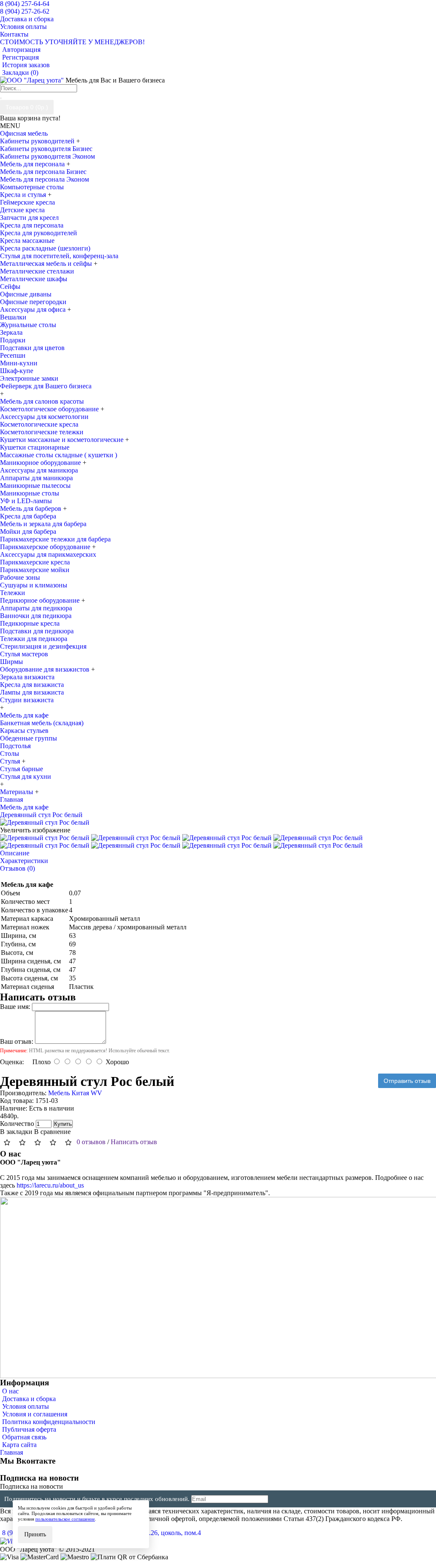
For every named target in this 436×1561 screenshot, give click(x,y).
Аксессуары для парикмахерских (48, 554)
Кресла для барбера (28, 516)
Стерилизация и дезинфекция (43, 646)
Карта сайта (19, 1444)
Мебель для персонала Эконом (44, 179)
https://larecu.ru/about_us (50, 1185)
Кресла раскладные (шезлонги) (45, 248)
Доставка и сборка (29, 1398)
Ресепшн (13, 355)
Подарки (13, 340)
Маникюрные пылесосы (35, 485)
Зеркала (11, 332)
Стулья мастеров (24, 654)
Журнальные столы (28, 324)
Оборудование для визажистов (45, 669)
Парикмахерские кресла (35, 562)
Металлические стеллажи (37, 271)
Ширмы (11, 661)
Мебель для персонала (33, 164)
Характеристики (24, 860)
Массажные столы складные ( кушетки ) (58, 455)
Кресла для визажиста (32, 684)
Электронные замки (29, 378)
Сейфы (10, 286)
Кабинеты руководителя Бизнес (46, 148)
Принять (35, 1534)
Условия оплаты (25, 1406)
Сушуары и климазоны (33, 585)
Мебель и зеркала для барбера (43, 523)
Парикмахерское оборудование (46, 546)
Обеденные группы (28, 738)
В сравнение (52, 1131)
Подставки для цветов (32, 347)
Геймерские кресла (27, 202)
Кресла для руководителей (38, 232)
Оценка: (12, 1061)
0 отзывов (91, 1141)
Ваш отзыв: (16, 1041)
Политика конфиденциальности (48, 1421)
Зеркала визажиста (27, 677)
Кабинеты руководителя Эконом (47, 156)
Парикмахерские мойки (34, 569)
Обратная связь (24, 1437)
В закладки (16, 1131)
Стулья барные (21, 768)
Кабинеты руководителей (38, 141)
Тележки (12, 592)
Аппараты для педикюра (36, 608)
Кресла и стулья (24, 194)
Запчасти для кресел (29, 217)
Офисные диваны (26, 294)
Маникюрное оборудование (41, 462)
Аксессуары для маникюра (39, 470)
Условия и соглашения (34, 1414)
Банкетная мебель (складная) (41, 722)
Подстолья (15, 745)
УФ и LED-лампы (26, 500)
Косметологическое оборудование (50, 409)
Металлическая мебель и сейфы (47, 263)
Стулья (11, 761)
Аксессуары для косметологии (44, 416)
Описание (14, 853)
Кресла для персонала (31, 225)
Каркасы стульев (24, 730)
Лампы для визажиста (32, 692)
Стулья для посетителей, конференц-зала (59, 255)
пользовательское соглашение (65, 1518)
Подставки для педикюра (37, 631)
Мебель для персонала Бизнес (43, 171)
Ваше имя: (15, 1006)
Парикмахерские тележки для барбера (55, 539)
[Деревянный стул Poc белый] (44, 822)
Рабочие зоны (20, 577)
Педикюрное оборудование (40, 600)
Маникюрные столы (29, 493)
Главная (11, 1452)
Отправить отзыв (407, 1080)
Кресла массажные (27, 240)
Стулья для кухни (25, 776)
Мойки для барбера (28, 531)
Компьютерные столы (32, 187)
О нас (10, 1391)
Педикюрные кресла (30, 623)
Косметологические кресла (39, 424)
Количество (17, 1123)
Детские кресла (22, 210)
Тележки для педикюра (33, 638)
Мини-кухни (18, 363)
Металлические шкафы (33, 278)
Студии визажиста (27, 700)
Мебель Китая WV (75, 1093)
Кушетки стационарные (34, 447)
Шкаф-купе (16, 370)
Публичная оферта (29, 1429)
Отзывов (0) (17, 868)
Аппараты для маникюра (36, 477)
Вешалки (13, 317)
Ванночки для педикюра (36, 615)
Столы (9, 753)
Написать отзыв (134, 1141)
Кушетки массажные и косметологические (62, 439)
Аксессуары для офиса (33, 309)
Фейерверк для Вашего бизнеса (46, 386)
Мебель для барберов (31, 508)
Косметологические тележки (41, 432)
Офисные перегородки (33, 301)
